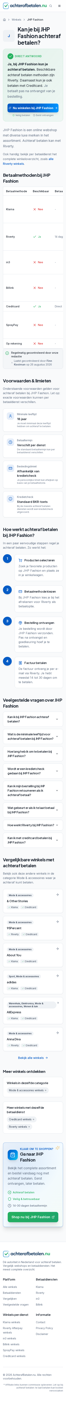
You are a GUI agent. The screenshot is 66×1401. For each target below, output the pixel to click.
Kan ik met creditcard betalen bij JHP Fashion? (30, 840)
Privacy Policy (44, 1328)
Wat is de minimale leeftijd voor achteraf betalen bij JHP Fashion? (31, 736)
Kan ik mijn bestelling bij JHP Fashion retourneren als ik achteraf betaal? (26, 790)
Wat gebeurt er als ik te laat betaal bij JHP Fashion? (31, 810)
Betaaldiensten (12, 1292)
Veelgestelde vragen (16, 1304)
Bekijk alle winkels (31, 1058)
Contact (40, 1322)
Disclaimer (42, 1334)
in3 (37, 1298)
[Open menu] (59, 6)
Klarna (39, 1286)
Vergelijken (10, 1298)
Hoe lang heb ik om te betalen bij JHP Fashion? (30, 754)
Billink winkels (11, 1344)
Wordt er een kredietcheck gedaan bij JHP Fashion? (26, 771)
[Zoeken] (50, 6)
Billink (39, 1304)
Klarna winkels (11, 1322)
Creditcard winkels (14, 1356)
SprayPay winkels (13, 1350)
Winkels (16, 19)
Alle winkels (10, 1286)
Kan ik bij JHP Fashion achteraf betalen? (28, 719)
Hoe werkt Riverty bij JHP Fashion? (31, 825)
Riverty (40, 1292)
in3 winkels (9, 1338)
